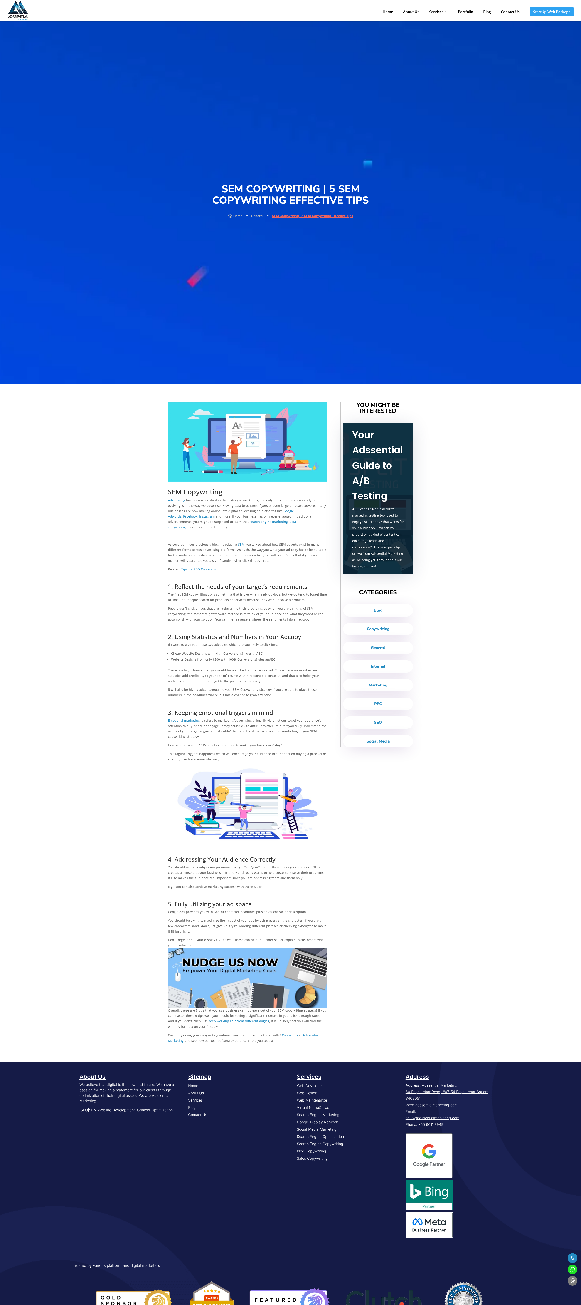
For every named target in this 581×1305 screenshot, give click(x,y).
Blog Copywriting (311, 1151)
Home (388, 12)
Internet (378, 666)
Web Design (307, 1093)
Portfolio (465, 12)
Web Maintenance (312, 1100)
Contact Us (510, 12)
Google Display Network (317, 1122)
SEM (241, 544)
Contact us (290, 1035)
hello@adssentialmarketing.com (432, 1118)
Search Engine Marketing (318, 1114)
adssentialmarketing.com (436, 1105)
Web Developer (310, 1085)
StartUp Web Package (551, 11)
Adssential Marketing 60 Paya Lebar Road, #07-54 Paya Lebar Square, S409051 (448, 1092)
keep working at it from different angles (238, 1021)
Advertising (176, 500)
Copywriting (378, 628)
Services (436, 12)
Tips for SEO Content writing (202, 569)
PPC (378, 703)
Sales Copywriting (312, 1158)
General (378, 647)
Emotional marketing (184, 720)
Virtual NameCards (313, 1107)
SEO (378, 722)
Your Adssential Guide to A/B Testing (377, 465)
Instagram (207, 516)
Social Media (378, 741)
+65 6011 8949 (430, 1124)
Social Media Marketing (317, 1129)
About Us (411, 12)
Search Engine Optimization (320, 1136)
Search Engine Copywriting (320, 1144)
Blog (487, 12)
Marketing (378, 685)
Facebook (190, 516)
